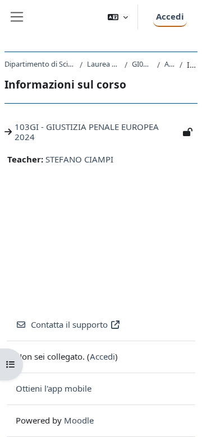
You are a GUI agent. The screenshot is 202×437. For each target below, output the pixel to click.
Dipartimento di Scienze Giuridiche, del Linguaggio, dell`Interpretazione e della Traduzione (39, 64)
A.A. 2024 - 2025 (170, 64)
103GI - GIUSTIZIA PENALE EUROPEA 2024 (87, 131)
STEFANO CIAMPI (79, 159)
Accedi (170, 16)
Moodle (79, 420)
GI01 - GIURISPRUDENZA (142, 64)
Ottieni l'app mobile (53, 388)
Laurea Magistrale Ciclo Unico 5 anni (103, 64)
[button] (117, 17)
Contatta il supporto (69, 324)
